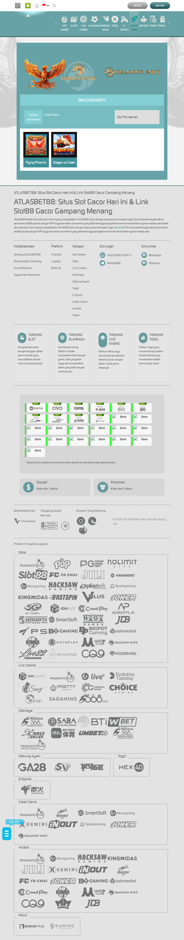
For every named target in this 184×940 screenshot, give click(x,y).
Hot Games (64, 27)
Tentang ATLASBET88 (27, 254)
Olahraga (94, 25)
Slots (74, 25)
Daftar (160, 5)
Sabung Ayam (105, 27)
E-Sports (124, 27)
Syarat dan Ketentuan (27, 275)
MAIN (38, 145)
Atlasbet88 (120, 227)
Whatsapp (155, 255)
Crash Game (134, 27)
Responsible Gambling (28, 261)
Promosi (163, 25)
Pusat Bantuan (23, 268)
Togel (115, 25)
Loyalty (56, 261)
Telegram (154, 263)
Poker (153, 25)
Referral (56, 268)
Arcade (143, 25)
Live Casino (84, 27)
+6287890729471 (119, 255)
